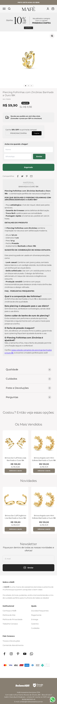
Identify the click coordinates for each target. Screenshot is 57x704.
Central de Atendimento (13, 645)
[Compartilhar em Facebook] (18, 176)
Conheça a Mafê (9, 611)
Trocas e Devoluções (11, 641)
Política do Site (9, 615)
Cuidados (35, 628)
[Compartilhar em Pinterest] (27, 176)
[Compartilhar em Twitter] (22, 176)
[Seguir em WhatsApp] (31, 654)
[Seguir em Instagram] (11, 654)
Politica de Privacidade (12, 619)
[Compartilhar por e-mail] (31, 176)
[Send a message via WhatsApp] (52, 699)
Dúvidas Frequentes (40, 611)
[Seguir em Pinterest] (18, 654)
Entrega (34, 619)
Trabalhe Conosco (10, 624)
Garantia (34, 624)
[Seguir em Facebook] (4, 654)
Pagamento (36, 615)
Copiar (36, 132)
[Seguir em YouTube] (25, 654)
